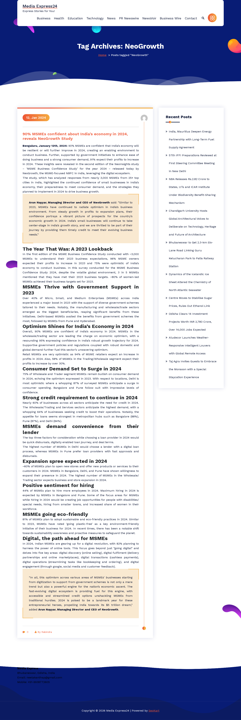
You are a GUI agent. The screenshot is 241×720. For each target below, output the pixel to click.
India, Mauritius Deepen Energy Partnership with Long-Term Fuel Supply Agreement (191, 139)
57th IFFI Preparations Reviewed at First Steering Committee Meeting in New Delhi (192, 163)
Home (102, 55)
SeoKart (154, 710)
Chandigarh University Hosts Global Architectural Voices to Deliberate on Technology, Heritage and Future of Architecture (192, 222)
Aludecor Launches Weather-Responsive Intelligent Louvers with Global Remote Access (189, 345)
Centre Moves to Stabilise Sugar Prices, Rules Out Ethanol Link (190, 302)
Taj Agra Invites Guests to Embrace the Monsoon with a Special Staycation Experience (192, 369)
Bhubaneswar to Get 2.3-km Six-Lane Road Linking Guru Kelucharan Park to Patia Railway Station (191, 254)
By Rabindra (45, 632)
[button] (202, 17)
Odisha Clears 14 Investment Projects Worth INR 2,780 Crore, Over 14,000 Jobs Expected (190, 321)
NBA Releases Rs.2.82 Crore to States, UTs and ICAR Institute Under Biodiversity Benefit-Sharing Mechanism (192, 190)
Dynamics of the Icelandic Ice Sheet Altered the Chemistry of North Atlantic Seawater (190, 282)
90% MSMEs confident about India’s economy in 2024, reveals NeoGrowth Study (75, 136)
